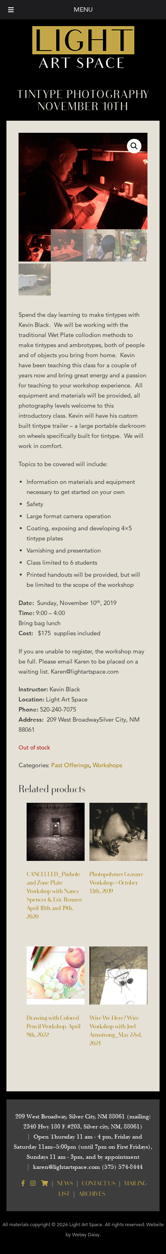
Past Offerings (70, 765)
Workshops (107, 765)
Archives (92, 1193)
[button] (134, 146)
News (65, 1183)
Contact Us (98, 1183)
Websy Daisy (86, 1234)
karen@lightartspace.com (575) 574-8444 (88, 1167)
